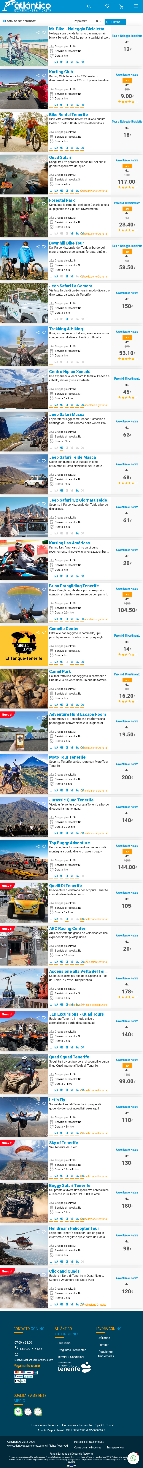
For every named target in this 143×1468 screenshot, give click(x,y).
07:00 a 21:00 (23, 1342)
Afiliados (104, 1338)
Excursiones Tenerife (44, 1425)
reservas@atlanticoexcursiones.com (34, 1360)
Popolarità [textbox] (86, 21)
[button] (122, 6)
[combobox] (87, 21)
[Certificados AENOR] (28, 1411)
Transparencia (115, 1447)
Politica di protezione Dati (89, 1441)
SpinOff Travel (105, 1425)
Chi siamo (64, 1343)
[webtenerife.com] (74, 1367)
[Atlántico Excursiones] (43, 6)
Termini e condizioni (71, 1357)
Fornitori (103, 1345)
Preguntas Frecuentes (72, 1350)
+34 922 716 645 (31, 1349)
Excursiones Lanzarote (77, 1425)
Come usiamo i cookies (87, 1447)
